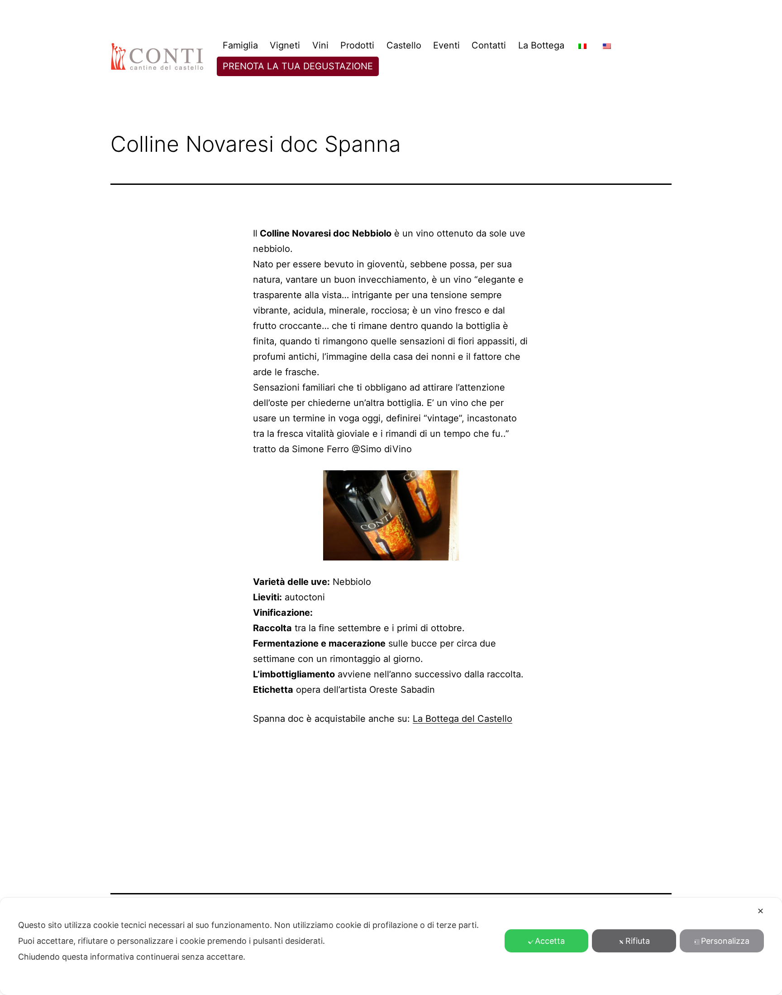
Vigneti (285, 45)
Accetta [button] (550, 941)
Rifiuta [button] (637, 941)
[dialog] (391, 946)
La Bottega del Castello (462, 718)
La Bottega (541, 45)
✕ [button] (760, 911)
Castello (403, 45)
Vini (320, 45)
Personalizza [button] (725, 941)
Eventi (446, 45)
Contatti (489, 45)
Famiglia (240, 45)
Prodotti (357, 45)
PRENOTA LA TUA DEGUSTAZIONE (298, 66)
